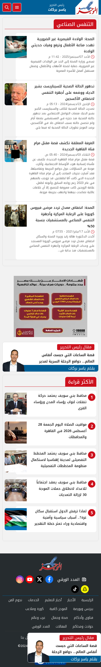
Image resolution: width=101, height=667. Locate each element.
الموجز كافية (58, 609)
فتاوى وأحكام (83, 617)
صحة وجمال (59, 617)
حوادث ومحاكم (83, 626)
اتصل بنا (26, 637)
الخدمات (33, 600)
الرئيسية (87, 600)
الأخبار (71, 600)
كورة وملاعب (34, 609)
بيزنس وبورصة (83, 609)
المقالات (61, 626)
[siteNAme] (87, 7)
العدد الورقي (67, 579)
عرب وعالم (38, 617)
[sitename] (50, 563)
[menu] (17, 7)
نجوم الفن (15, 600)
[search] (6, 7)
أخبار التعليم (53, 600)
